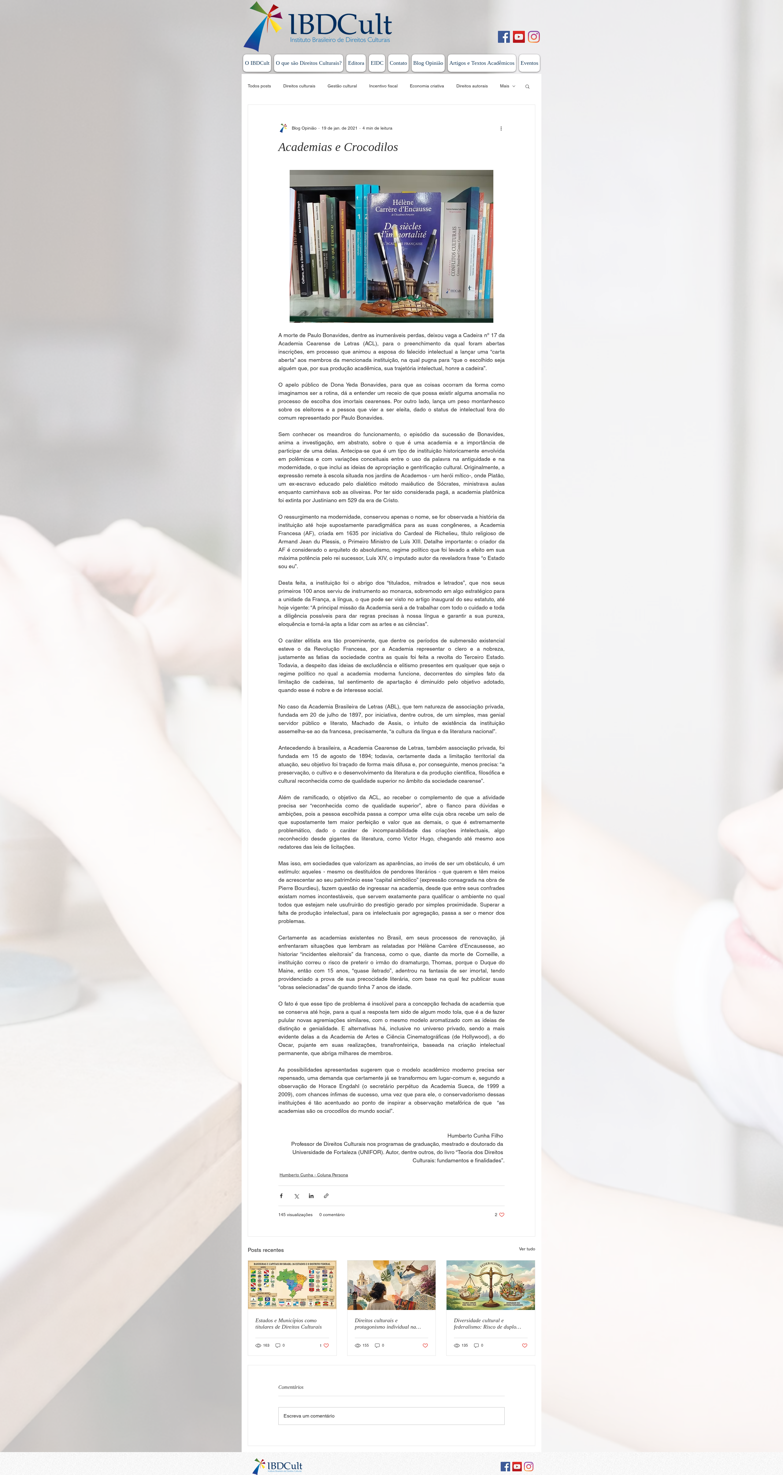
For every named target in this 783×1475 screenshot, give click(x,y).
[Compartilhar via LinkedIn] (311, 1196)
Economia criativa (427, 85)
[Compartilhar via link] (326, 1196)
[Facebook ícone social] (505, 1466)
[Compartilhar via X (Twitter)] (296, 1196)
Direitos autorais (472, 85)
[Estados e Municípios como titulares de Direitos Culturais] (292, 1285)
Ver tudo (527, 1248)
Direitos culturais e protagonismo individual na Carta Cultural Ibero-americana (391, 1323)
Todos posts (259, 85)
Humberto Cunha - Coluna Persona (314, 1174)
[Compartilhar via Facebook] (281, 1196)
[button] (527, 86)
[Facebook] (504, 37)
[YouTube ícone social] (517, 1466)
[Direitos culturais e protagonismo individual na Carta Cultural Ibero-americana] (391, 1285)
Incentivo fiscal (383, 85)
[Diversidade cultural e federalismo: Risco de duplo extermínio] (491, 1285)
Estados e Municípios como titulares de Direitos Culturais (288, 1323)
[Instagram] (534, 37)
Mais (504, 85)
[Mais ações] (501, 128)
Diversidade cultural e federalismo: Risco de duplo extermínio (485, 1323)
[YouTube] (519, 37)
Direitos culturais (299, 85)
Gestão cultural (342, 85)
